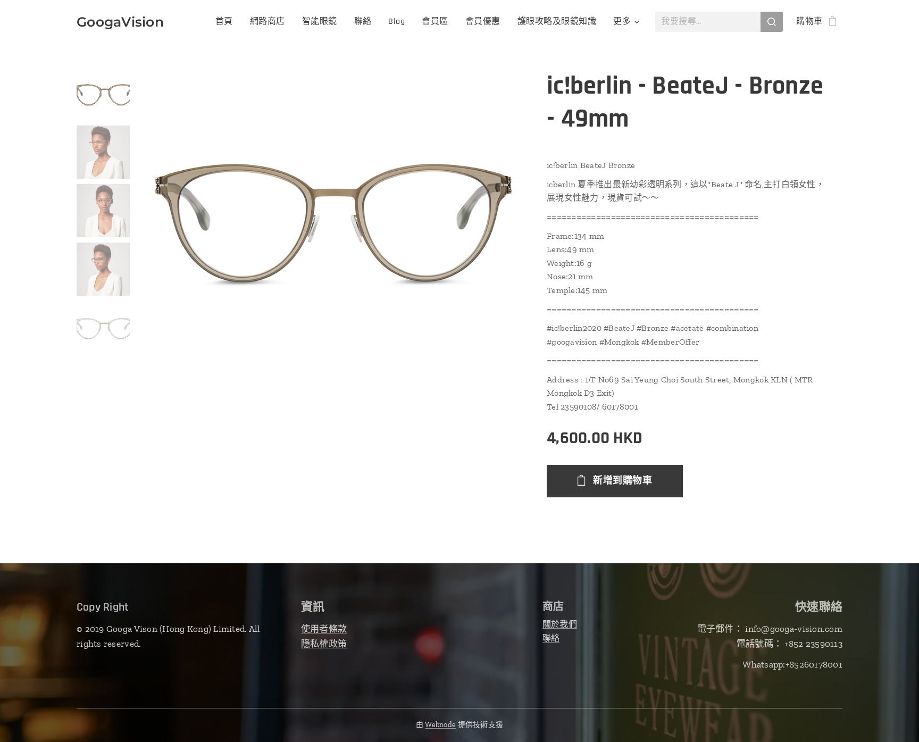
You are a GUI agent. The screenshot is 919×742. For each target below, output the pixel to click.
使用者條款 (324, 628)
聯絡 (551, 638)
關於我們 (559, 624)
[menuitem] (227, 22)
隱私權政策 (324, 643)
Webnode (440, 724)
